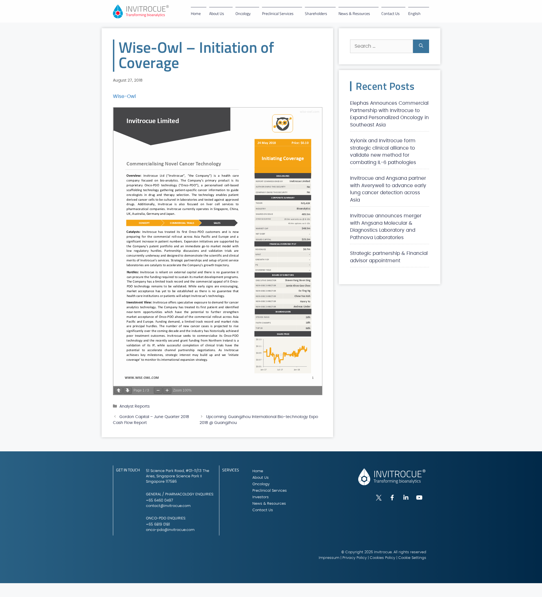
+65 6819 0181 (158, 524)
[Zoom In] (167, 390)
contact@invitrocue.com (168, 506)
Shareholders (316, 13)
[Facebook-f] (392, 497)
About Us (216, 13)
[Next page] (127, 390)
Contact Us (390, 13)
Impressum (329, 558)
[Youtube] (419, 497)
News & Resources (354, 13)
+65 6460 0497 (159, 500)
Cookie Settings (412, 558)
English (414, 13)
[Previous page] (118, 390)
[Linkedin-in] (406, 497)
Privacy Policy (354, 558)
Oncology (243, 13)
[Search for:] (381, 46)
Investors (260, 497)
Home (196, 13)
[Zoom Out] (158, 390)
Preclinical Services (278, 13)
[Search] (421, 46)
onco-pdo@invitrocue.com (170, 530)
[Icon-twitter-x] (379, 497)
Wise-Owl (124, 96)
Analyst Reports (134, 406)
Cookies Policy (382, 558)
